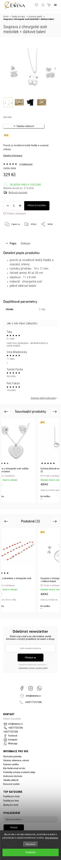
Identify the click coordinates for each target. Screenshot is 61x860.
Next (55, 411)
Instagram (30, 688)
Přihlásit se (30, 657)
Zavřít (50, 232)
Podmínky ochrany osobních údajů (19, 772)
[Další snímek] (55, 68)
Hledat (13, 827)
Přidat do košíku (36, 205)
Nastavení (30, 844)
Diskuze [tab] (25, 243)
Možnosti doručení (18, 192)
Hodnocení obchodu (12, 776)
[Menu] (55, 5)
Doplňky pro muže (11, 796)
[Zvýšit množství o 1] (20, 205)
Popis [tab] (13, 243)
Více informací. (52, 838)
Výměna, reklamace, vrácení (16, 760)
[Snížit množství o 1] (8, 205)
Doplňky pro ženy (11, 800)
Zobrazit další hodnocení (43, 398)
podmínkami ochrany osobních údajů (32, 668)
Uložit (11, 234)
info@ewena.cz (33, 695)
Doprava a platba (11, 764)
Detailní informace (12, 155)
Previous (6, 411)
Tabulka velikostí (10, 780)
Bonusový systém (11, 784)
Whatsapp (39, 688)
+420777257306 (33, 702)
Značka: (9, 168)
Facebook (21, 688)
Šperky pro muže (10, 805)
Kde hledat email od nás (14, 768)
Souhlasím (30, 852)
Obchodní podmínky (12, 756)
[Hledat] (43, 4)
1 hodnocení (26, 164)
